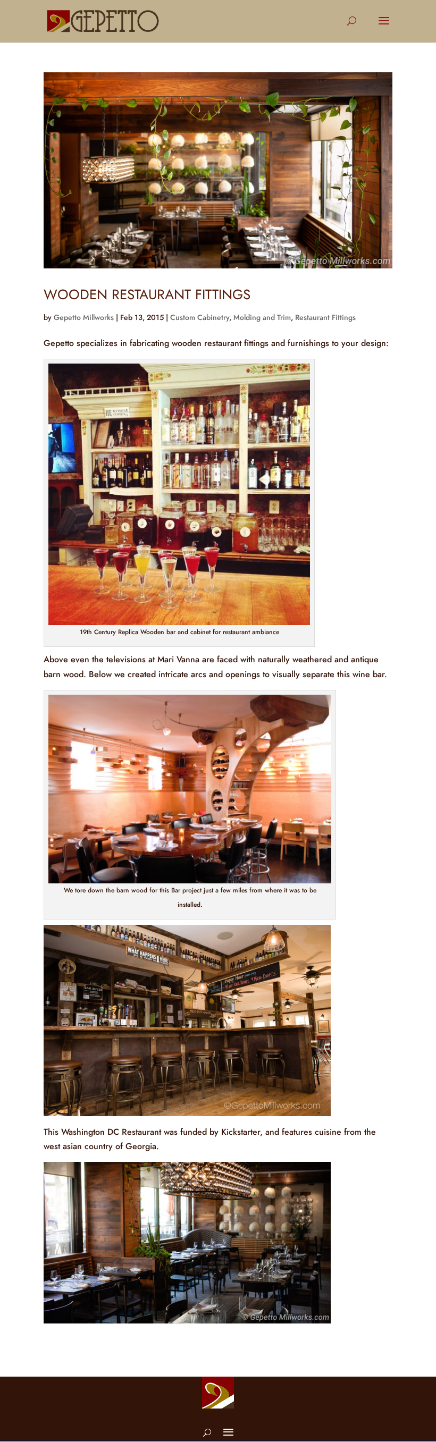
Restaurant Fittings (325, 317)
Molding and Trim (262, 317)
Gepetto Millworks (84, 317)
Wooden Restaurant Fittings (147, 294)
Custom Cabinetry (199, 317)
